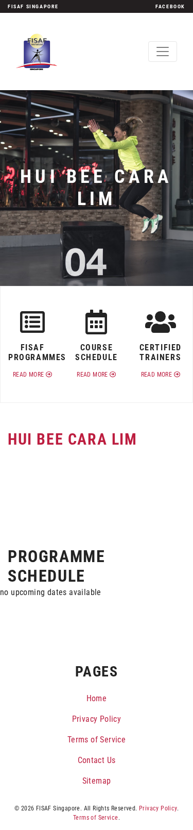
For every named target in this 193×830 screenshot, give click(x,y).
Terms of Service (96, 739)
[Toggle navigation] (162, 51)
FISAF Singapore (33, 6)
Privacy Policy (96, 719)
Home (96, 698)
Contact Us (97, 760)
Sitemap (96, 781)
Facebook (170, 6)
